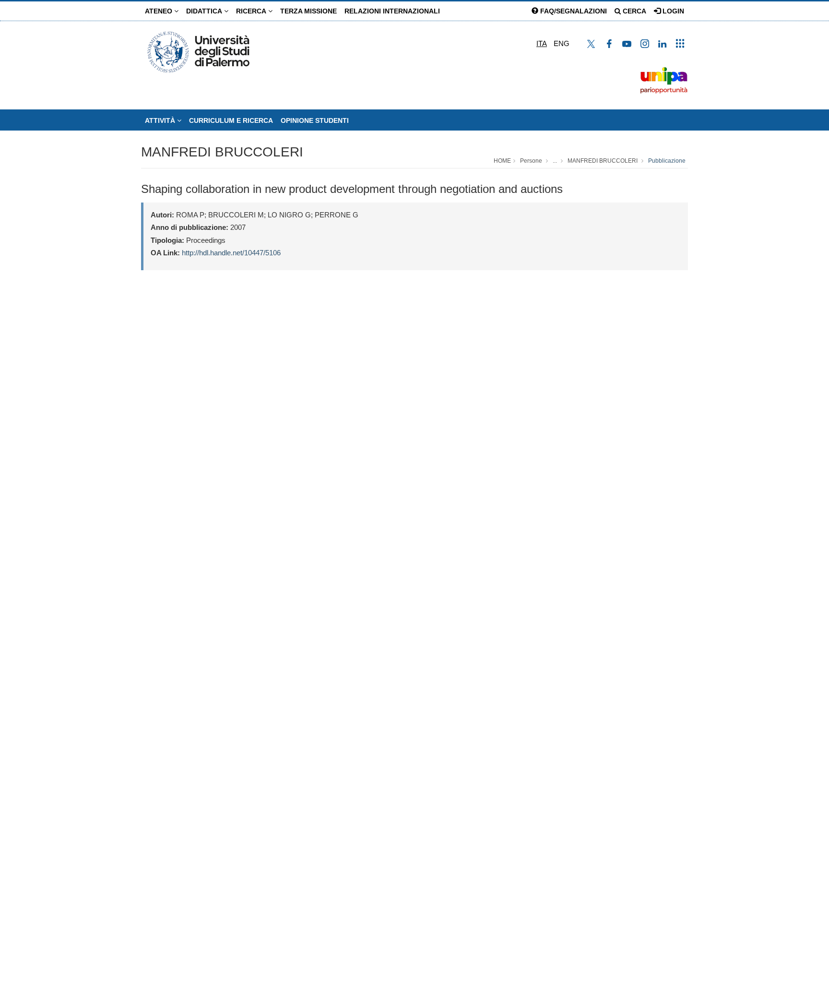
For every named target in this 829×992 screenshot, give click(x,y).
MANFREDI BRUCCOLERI (222, 151)
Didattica (205, 11)
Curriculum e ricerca (231, 120)
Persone (531, 160)
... (555, 160)
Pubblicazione (667, 160)
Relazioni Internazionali (392, 11)
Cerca (633, 11)
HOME (502, 160)
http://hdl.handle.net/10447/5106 (231, 253)
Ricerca (252, 11)
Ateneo (159, 11)
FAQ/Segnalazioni (572, 11)
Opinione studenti (315, 120)
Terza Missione (308, 11)
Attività (161, 120)
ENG (561, 43)
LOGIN (672, 11)
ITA (541, 43)
